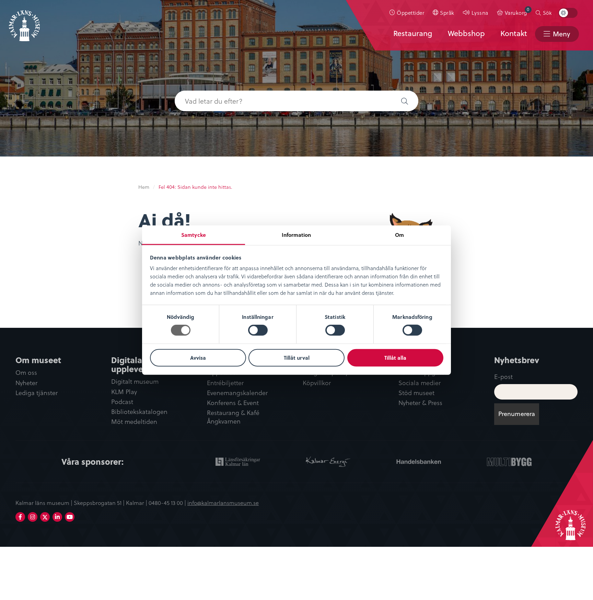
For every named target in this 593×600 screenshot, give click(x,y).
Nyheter (26, 383)
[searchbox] (283, 101)
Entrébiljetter (225, 383)
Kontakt (513, 33)
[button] (404, 101)
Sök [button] (547, 12)
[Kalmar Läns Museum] (24, 21)
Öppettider (410, 12)
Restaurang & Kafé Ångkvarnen (233, 417)
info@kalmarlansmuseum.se (223, 502)
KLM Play (124, 392)
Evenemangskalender (237, 393)
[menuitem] (407, 12)
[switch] (258, 330)
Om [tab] (399, 235)
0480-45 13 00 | (168, 502)
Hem (143, 187)
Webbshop (466, 33)
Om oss (26, 372)
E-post (503, 376)
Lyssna (480, 12)
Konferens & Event (233, 403)
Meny (561, 33)
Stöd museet (416, 393)
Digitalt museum (135, 381)
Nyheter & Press (420, 403)
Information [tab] (296, 235)
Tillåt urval (297, 357)
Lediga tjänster (36, 393)
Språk (447, 12)
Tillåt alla (395, 357)
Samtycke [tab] (193, 235)
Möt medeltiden (134, 421)
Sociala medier (419, 383)
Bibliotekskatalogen (139, 411)
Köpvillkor (317, 383)
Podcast (122, 401)
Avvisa (198, 357)
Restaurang (412, 33)
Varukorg (517, 11)
